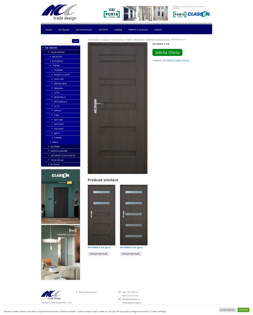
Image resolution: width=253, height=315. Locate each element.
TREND (129, 39)
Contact (158, 29)
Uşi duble (55, 146)
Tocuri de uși (57, 159)
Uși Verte (103, 29)
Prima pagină (93, 39)
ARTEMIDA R (139, 39)
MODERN (57, 56)
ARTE (57, 133)
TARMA (57, 137)
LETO (57, 106)
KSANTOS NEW (62, 74)
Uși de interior (118, 39)
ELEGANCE (57, 61)
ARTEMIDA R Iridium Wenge (158, 39)
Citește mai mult (98, 253)
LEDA (56, 92)
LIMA (56, 115)
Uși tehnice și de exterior (63, 155)
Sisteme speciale (59, 150)
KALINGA (58, 128)
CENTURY (59, 79)
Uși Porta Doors (84, 29)
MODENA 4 (59, 97)
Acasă (49, 29)
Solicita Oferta (167, 52)
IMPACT (58, 110)
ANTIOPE (59, 124)
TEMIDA (58, 70)
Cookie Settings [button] (227, 310)
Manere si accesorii (138, 29)
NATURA (58, 119)
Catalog (118, 29)
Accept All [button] (243, 310)
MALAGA (58, 88)
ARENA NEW (60, 83)
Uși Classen (63, 29)
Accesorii (55, 164)
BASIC (55, 141)
